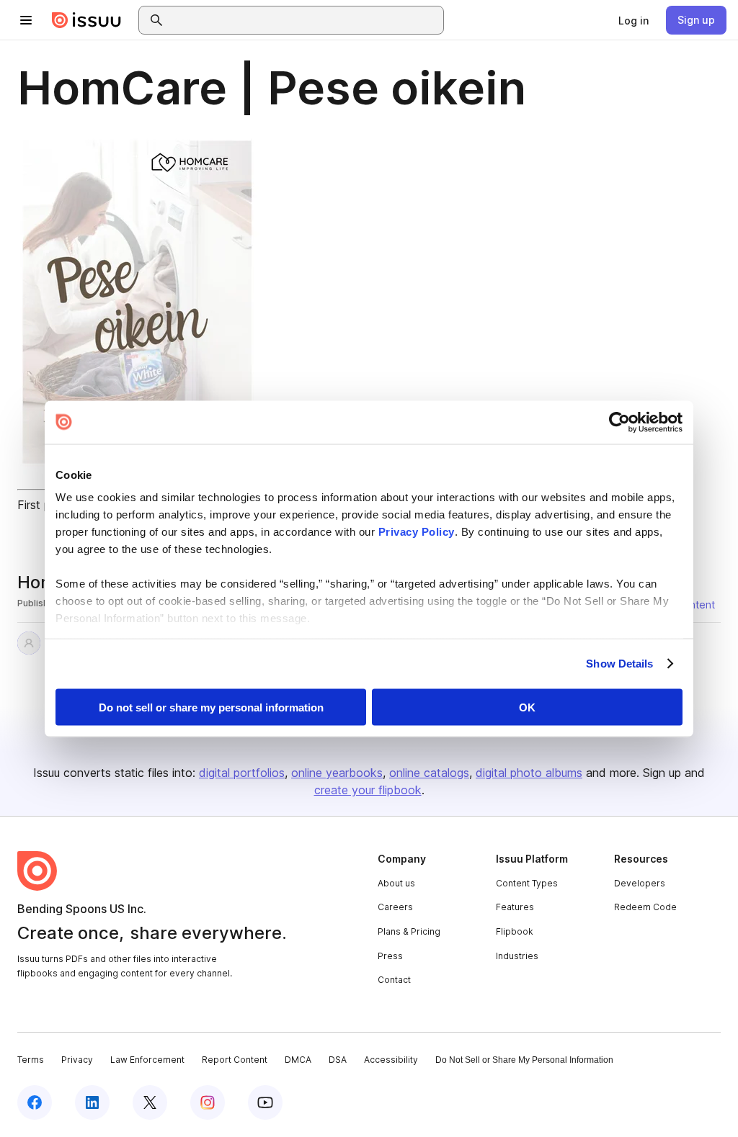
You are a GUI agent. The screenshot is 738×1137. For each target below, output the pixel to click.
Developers (639, 883)
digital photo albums (529, 772)
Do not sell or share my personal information (211, 707)
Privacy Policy (416, 532)
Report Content (234, 1059)
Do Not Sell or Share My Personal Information (524, 1060)
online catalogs (429, 772)
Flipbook (514, 931)
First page (43, 505)
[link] (633, 20)
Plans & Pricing (409, 931)
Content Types (527, 883)
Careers (395, 907)
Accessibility (391, 1059)
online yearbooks (337, 772)
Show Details (619, 663)
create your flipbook (368, 790)
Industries (517, 956)
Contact (394, 979)
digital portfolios (242, 772)
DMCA (298, 1059)
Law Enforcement (147, 1059)
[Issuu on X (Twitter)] (150, 1102)
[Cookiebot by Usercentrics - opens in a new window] (619, 422)
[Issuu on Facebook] (34, 1102)
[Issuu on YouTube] (265, 1102)
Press (390, 956)
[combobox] (304, 20)
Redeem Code (645, 907)
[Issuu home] (86, 20)
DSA (338, 1059)
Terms (30, 1059)
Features (515, 907)
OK (527, 707)
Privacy (77, 1059)
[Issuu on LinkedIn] (92, 1102)
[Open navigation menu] (26, 20)
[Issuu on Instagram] (207, 1102)
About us (396, 883)
